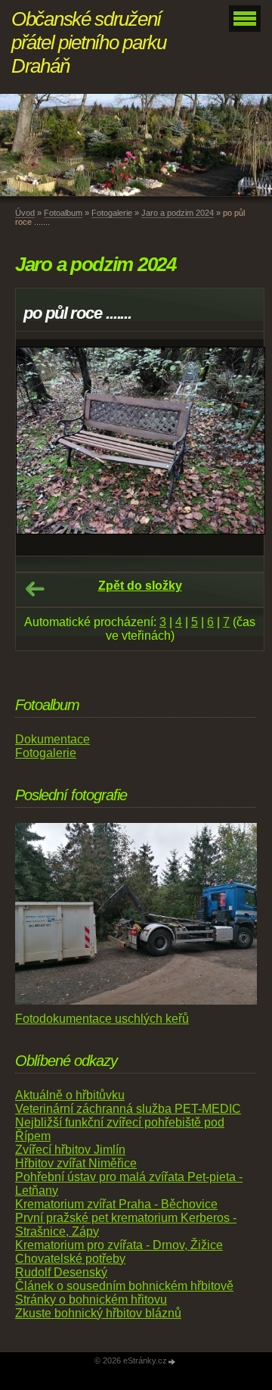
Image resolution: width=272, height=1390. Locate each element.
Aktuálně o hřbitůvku (70, 1095)
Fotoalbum (63, 212)
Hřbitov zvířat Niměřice (76, 1163)
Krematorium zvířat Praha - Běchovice (116, 1204)
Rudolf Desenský (61, 1272)
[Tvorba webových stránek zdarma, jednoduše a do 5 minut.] (172, 1361)
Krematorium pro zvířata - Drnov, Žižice (119, 1245)
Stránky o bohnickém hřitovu (91, 1299)
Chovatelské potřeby (70, 1258)
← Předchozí (34, 589)
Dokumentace (52, 739)
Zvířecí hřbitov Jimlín (70, 1149)
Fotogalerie (111, 212)
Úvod (25, 212)
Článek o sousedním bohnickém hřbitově (124, 1285)
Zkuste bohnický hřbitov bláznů (98, 1313)
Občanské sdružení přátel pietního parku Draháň (88, 42)
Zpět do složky (140, 585)
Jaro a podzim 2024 (177, 212)
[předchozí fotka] (40, 447)
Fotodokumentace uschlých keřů (102, 1018)
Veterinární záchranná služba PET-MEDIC (128, 1108)
